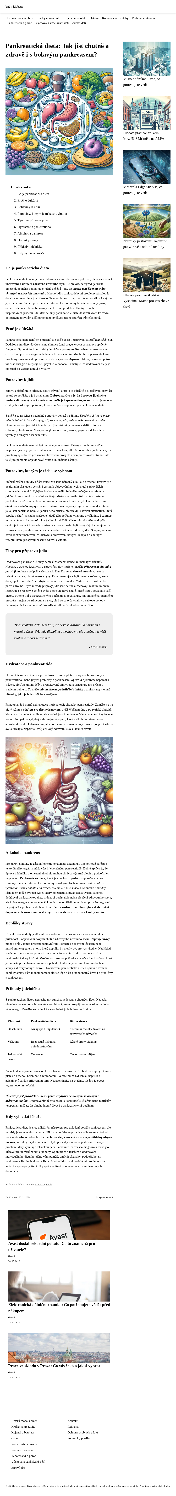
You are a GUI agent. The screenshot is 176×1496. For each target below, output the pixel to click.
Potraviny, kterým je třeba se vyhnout (42, 213)
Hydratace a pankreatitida (34, 227)
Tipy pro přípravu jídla (33, 220)
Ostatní (94, 18)
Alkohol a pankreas (30, 233)
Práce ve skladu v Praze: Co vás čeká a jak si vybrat (54, 1366)
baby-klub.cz (14, 6)
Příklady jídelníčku (30, 246)
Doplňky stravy (28, 240)
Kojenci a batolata (75, 18)
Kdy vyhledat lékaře (31, 253)
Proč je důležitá (28, 200)
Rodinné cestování (143, 18)
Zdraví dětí (79, 23)
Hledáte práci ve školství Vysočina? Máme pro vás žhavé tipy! (146, 301)
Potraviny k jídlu (29, 207)
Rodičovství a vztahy (115, 18)
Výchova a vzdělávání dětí (52, 23)
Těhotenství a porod (19, 23)
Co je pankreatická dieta (33, 194)
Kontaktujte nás (43, 1184)
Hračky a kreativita (48, 18)
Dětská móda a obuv (20, 18)
